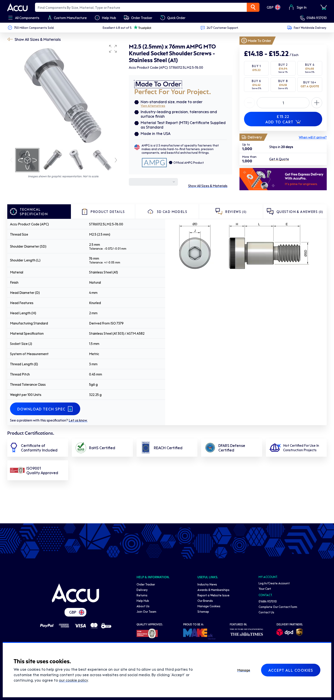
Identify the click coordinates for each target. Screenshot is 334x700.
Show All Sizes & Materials (38, 39)
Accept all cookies (290, 670)
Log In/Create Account (274, 583)
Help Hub (143, 600)
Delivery (142, 589)
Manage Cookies (208, 606)
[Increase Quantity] (249, 102)
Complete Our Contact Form (278, 606)
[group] (63, 95)
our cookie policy (73, 680)
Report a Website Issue (213, 595)
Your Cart (265, 588)
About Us (143, 606)
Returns (142, 595)
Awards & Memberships (213, 589)
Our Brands (205, 600)
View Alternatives (153, 105)
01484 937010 (317, 18)
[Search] (253, 7)
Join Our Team (146, 611)
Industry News (207, 584)
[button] (113, 49)
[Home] (75, 592)
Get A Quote (279, 159)
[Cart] (323, 7)
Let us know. (78, 420)
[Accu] (17, 7)
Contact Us (266, 612)
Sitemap (203, 611)
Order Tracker (146, 584)
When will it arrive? (313, 137)
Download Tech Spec (41, 409)
